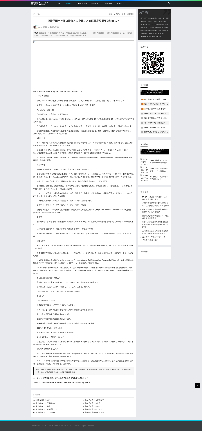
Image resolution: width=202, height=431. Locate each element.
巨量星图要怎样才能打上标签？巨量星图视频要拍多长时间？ (64, 378)
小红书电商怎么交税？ (93, 403)
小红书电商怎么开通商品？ (95, 400)
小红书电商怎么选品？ (43, 406)
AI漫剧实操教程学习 (42, 400)
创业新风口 (82, 3)
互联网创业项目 (40, 3)
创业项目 (69, 3)
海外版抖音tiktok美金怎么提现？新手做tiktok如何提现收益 (166, 118)
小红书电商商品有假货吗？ (95, 412)
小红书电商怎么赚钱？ (93, 406)
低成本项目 (96, 3)
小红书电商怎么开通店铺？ (44, 403)
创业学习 (120, 3)
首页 (60, 3)
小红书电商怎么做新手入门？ (45, 409)
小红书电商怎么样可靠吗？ (44, 412)
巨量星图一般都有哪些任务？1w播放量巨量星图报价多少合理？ (65, 383)
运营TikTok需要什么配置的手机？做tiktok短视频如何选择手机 (168, 132)
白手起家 (108, 3)
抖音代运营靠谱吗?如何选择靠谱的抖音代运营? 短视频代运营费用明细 (155, 224)
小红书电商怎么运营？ (93, 409)
